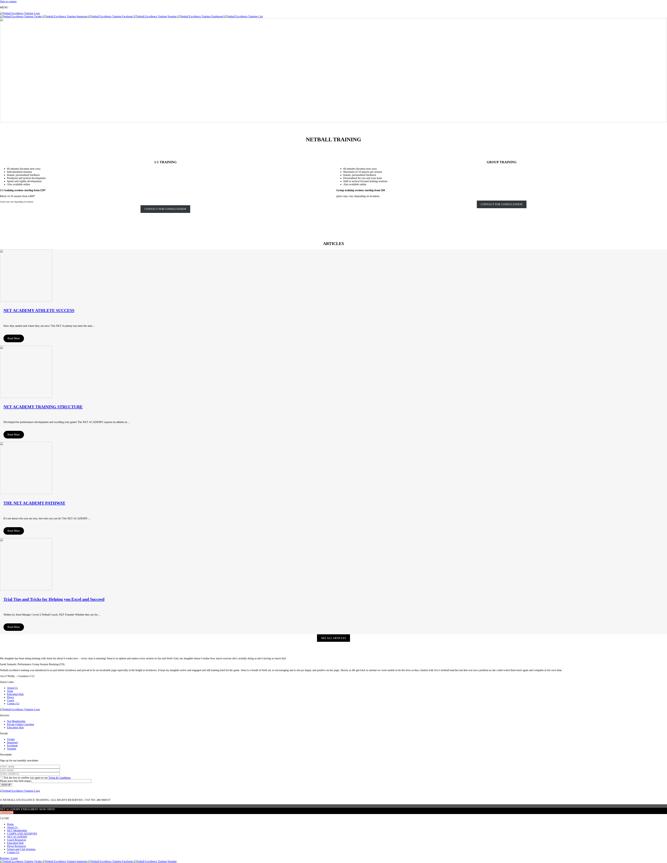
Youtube (11, 748)
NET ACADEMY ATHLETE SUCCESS (38, 310)
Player (10, 697)
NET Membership (17, 830)
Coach (10, 700)
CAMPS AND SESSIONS (22, 833)
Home (10, 824)
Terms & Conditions (59, 777)
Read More (13, 338)
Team (10, 691)
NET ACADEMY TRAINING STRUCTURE (43, 407)
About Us (12, 687)
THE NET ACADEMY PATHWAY (34, 503)
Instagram (12, 742)
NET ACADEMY (17, 836)
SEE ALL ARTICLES (333, 638)
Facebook (12, 745)
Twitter (11, 739)
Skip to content (8, 1)
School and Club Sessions (21, 849)
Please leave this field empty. (15, 780)
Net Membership (16, 721)
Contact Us (13, 703)
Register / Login (9, 858)
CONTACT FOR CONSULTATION (165, 209)
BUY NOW (6, 812)
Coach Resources (16, 839)
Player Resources (16, 846)
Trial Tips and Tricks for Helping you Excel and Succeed (53, 599)
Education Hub (15, 694)
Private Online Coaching (20, 724)
